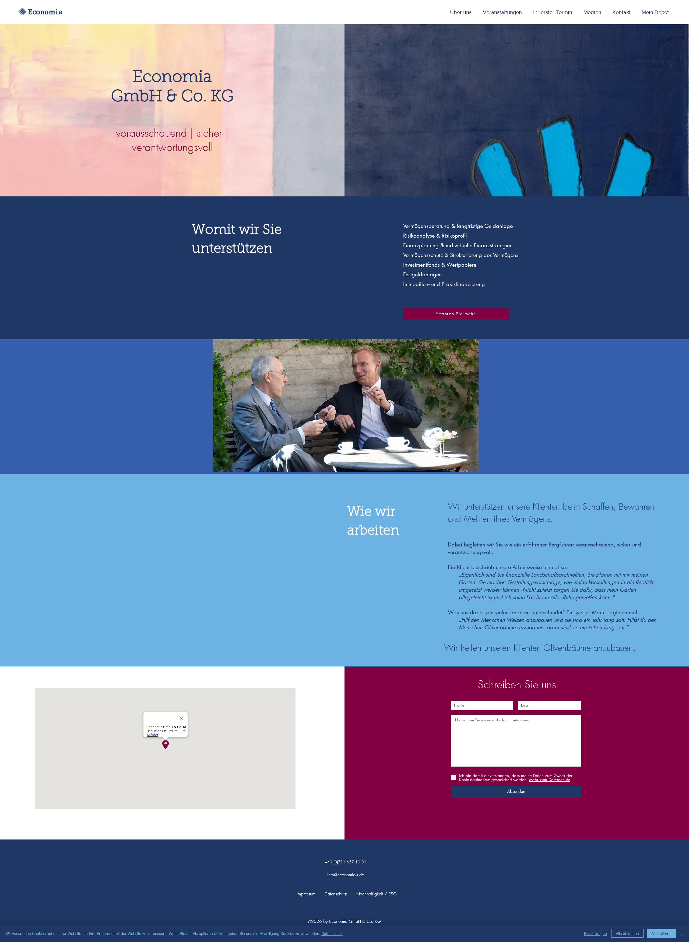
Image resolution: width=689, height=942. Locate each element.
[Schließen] (682, 933)
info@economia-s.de (345, 875)
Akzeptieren (661, 933)
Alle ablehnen (627, 933)
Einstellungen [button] (595, 933)
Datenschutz (332, 933)
